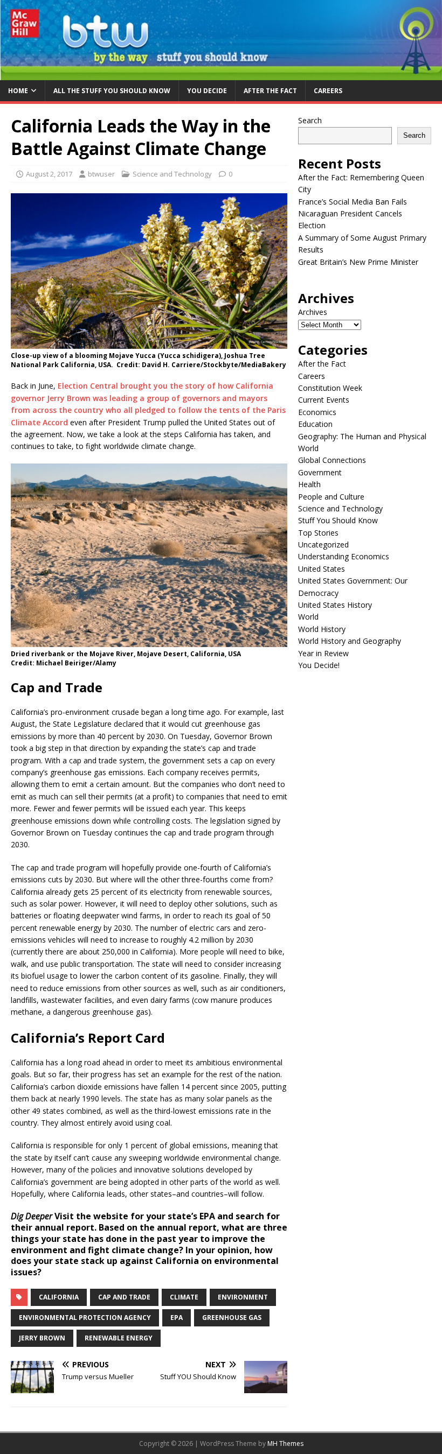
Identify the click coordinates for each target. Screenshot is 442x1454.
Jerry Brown (42, 1338)
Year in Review (323, 653)
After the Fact (270, 90)
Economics (317, 412)
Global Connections (332, 460)
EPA (176, 1317)
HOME (18, 90)
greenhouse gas (231, 1317)
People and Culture (331, 496)
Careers (328, 90)
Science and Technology (172, 174)
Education (315, 424)
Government (320, 472)
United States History (335, 605)
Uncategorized (323, 544)
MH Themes (285, 1443)
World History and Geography (349, 641)
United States (321, 569)
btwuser (101, 174)
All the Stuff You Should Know (111, 90)
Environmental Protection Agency (85, 1317)
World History (322, 629)
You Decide (207, 90)
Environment (243, 1297)
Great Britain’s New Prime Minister (358, 262)
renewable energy (119, 1338)
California (59, 1297)
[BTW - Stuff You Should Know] (221, 74)
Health (309, 484)
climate (184, 1297)
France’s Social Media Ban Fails (352, 201)
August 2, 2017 (49, 174)
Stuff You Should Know (338, 520)
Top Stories (318, 533)
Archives (312, 312)
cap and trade (124, 1297)
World (308, 617)
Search (310, 120)
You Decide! (319, 665)
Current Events (323, 400)
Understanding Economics (343, 556)
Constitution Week (330, 388)
